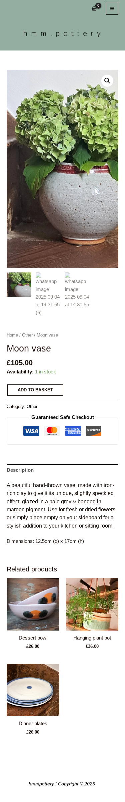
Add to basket (35, 389)
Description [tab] (20, 470)
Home (12, 335)
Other (27, 335)
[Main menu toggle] (112, 8)
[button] (107, 81)
